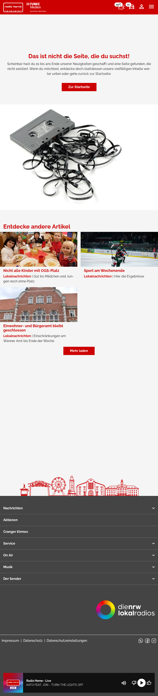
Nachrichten (13, 508)
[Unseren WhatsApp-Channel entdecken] (140, 640)
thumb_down (134, 682)
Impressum (10, 641)
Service (9, 543)
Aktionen (10, 520)
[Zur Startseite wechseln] (13, 7)
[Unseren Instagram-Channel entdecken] (153, 640)
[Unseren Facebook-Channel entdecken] (147, 640)
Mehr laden (79, 351)
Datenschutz (33, 641)
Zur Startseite (79, 87)
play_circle (141, 683)
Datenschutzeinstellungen (67, 641)
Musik (8, 567)
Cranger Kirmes (15, 532)
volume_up (124, 683)
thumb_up (148, 682)
